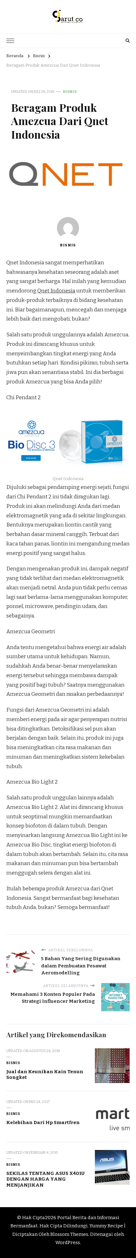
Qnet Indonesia (56, 290)
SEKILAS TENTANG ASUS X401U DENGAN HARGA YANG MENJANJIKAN (45, 1179)
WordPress (67, 1242)
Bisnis (70, 91)
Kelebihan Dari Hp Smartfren (43, 1122)
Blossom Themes (69, 1234)
